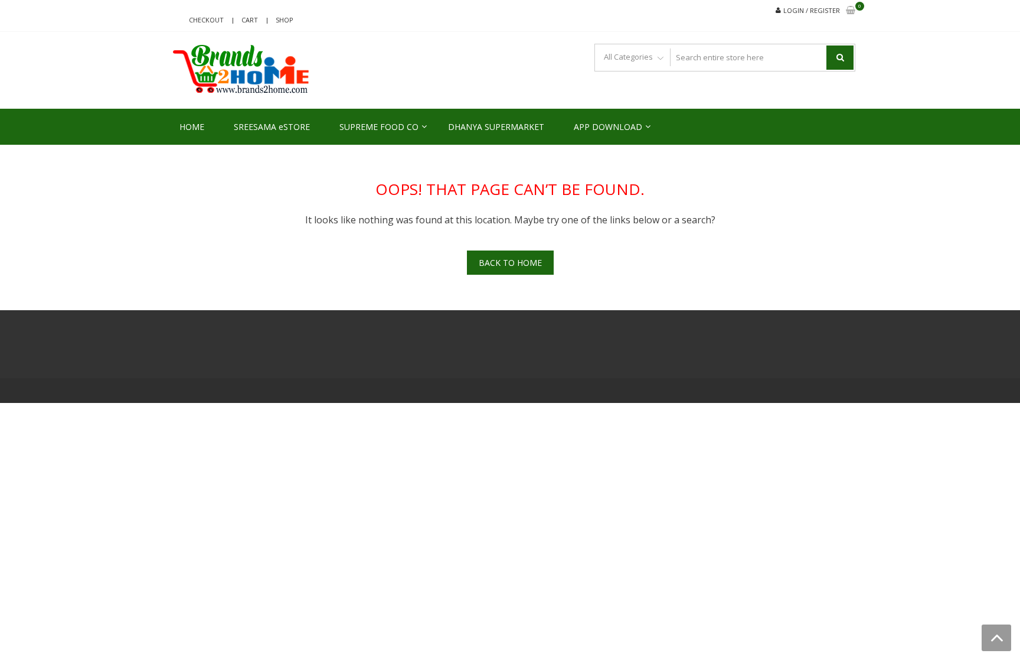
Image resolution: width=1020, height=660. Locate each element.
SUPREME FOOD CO (379, 126)
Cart (249, 19)
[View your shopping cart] (850, 11)
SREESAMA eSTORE (272, 126)
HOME (191, 126)
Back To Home (510, 262)
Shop (284, 19)
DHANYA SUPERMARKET (496, 126)
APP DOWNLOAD (608, 126)
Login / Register (811, 10)
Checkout (206, 19)
